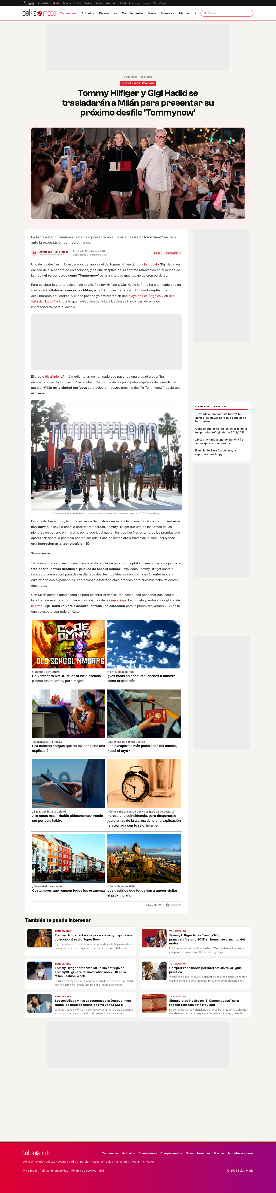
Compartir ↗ (173, 253)
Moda (56, 3)
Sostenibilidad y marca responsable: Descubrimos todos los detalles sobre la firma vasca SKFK (93, 1002)
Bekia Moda (130, 76)
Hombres (167, 13)
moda (39, 1161)
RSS (101, 1170)
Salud (123, 3)
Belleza (67, 3)
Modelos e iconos (240, 1153)
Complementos (132, 13)
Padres (88, 3)
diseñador (52, 376)
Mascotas (111, 3)
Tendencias (68, 13)
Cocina (77, 3)
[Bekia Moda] (39, 13)
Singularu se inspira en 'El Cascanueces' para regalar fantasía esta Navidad (204, 1002)
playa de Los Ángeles (145, 296)
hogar (135, 1161)
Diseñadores (108, 13)
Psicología (134, 3)
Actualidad (44, 3)
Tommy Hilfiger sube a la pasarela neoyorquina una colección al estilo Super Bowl (94, 937)
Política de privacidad (54, 1170)
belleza (50, 1161)
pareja (84, 1161)
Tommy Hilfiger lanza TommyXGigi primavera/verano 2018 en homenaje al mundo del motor (207, 939)
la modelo (151, 264)
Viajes (162, 3)
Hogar (146, 3)
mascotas (97, 1161)
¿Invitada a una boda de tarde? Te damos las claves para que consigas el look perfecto (221, 417)
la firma (36, 606)
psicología (122, 1161)
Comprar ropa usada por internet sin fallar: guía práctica (205, 970)
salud (109, 1161)
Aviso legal (30, 1170)
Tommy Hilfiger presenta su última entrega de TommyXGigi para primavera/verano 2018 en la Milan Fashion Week (90, 972)
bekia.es (28, 1161)
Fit (154, 3)
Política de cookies (83, 1170)
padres (73, 1161)
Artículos (87, 13)
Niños (152, 13)
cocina (62, 1161)
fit (142, 1161)
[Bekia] (28, 3)
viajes (150, 1161)
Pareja (99, 3)
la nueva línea (116, 600)
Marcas (184, 13)
